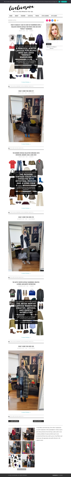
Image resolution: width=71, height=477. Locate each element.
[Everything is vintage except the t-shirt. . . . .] (28, 461)
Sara (27, 30)
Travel (37, 16)
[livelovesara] (22, 8)
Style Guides (45, 16)
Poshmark (51, 48)
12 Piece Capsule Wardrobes (15, 86)
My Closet (54, 16)
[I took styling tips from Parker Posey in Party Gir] (28, 447)
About (16, 16)
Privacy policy (64, 1)
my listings (53, 46)
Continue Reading (26, 82)
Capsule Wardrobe (24, 86)
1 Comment (31, 30)
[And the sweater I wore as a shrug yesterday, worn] (14, 434)
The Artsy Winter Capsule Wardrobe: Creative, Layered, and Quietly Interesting (26, 283)
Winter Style (31, 86)
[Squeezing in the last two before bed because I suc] (28, 434)
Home (10, 16)
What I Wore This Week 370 (26, 217)
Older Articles (13, 421)
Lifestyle (30, 16)
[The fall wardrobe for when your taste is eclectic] (14, 461)
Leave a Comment (31, 93)
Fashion (23, 16)
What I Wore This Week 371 (26, 91)
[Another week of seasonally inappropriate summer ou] (14, 447)
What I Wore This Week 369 (26, 346)
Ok (59, 1)
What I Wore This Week (14, 148)
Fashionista (55, 475)
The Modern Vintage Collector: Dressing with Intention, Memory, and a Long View (26, 154)
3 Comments (31, 156)
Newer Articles (38, 421)
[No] (69, 1)
